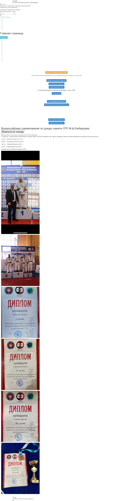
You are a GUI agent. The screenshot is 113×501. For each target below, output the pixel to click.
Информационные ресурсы (56, 123)
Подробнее (4, 37)
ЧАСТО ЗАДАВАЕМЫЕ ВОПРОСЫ (56, 101)
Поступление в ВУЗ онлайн (56, 87)
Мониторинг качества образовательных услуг (56, 105)
